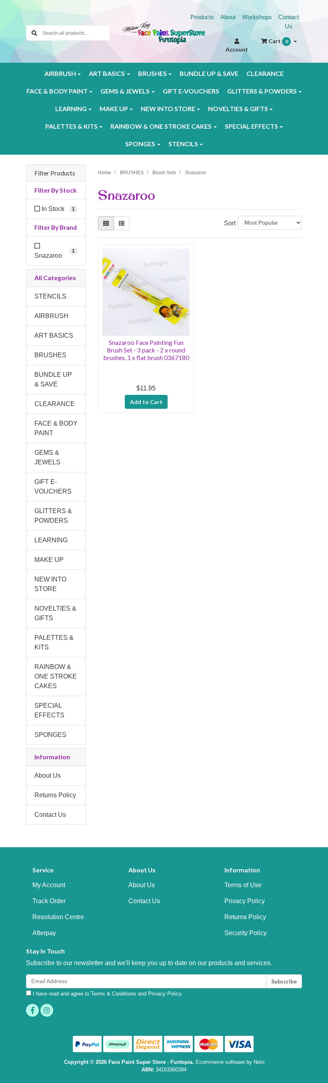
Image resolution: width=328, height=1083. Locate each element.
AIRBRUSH (51, 316)
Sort (230, 223)
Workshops (257, 17)
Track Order (49, 901)
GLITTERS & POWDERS (53, 516)
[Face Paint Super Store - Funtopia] (164, 32)
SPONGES (50, 734)
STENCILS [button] (183, 143)
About (228, 17)
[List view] (122, 223)
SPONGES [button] (140, 143)
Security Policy (245, 933)
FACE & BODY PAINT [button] (57, 91)
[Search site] (34, 33)
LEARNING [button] (71, 108)
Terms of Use (243, 885)
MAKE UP (49, 559)
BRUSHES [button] (152, 73)
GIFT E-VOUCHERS (191, 91)
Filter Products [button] (54, 173)
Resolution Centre (58, 917)
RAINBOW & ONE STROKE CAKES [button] (161, 126)
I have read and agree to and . (107, 994)
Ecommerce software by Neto (230, 1062)
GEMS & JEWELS (47, 457)
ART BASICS (53, 335)
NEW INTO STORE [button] (168, 108)
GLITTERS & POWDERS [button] (262, 91)
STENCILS (50, 296)
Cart (277, 41)
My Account (48, 885)
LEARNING (51, 540)
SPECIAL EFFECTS (49, 710)
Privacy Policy (244, 901)
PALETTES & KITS (54, 642)
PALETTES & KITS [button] (71, 126)
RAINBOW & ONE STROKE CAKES (55, 676)
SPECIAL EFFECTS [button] (251, 126)
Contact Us (288, 22)
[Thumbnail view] (106, 223)
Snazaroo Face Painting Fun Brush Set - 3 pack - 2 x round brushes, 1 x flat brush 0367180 (146, 349)
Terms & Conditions (113, 994)
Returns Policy (55, 795)
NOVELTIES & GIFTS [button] (238, 108)
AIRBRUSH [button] (60, 73)
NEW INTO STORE (50, 584)
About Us (47, 775)
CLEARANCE (265, 73)
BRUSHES (50, 355)
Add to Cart (146, 401)
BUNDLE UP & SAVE (209, 73)
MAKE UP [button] (114, 108)
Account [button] (237, 49)
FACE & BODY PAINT (56, 428)
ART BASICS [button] (107, 73)
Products (202, 17)
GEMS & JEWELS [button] (125, 91)
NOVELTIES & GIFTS (55, 613)
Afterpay (44, 933)
